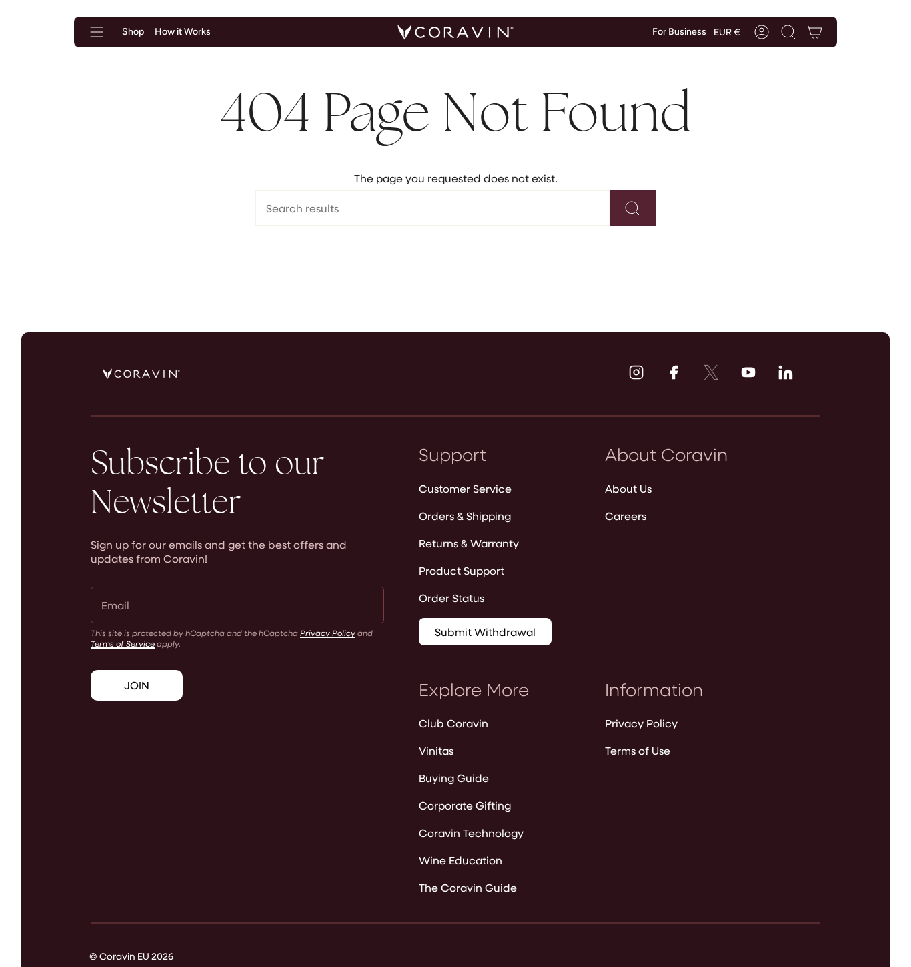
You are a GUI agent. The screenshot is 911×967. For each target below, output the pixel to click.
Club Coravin (453, 723)
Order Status (451, 598)
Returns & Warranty (469, 543)
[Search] (633, 208)
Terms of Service (123, 643)
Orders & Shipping (465, 516)
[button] (788, 32)
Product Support (461, 570)
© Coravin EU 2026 (131, 956)
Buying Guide (454, 778)
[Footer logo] (141, 373)
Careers (625, 516)
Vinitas (436, 750)
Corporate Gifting (465, 805)
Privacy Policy (327, 632)
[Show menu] (96, 32)
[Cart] (815, 32)
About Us (628, 488)
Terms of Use (637, 750)
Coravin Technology (471, 833)
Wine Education (460, 860)
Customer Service (465, 488)
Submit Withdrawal (485, 632)
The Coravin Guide (468, 887)
